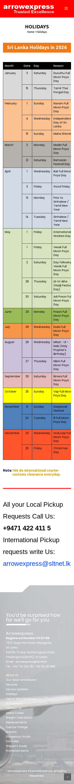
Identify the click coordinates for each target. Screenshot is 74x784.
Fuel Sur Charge (17, 727)
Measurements (16, 722)
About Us (12, 675)
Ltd (50, 771)
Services (11, 685)
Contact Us (14, 708)
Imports (11, 732)
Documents (14, 703)
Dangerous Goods (18, 737)
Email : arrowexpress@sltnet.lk (26, 662)
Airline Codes (15, 713)
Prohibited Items (17, 751)
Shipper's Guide (16, 746)
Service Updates (17, 689)
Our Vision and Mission (21, 680)
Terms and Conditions (21, 699)
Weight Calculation (19, 718)
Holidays (11, 694)
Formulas (12, 741)
